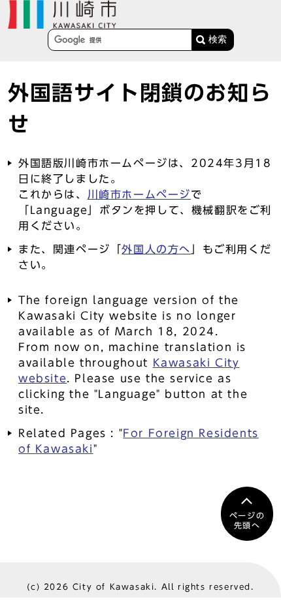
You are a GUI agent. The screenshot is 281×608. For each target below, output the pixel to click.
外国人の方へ (156, 249)
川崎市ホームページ (139, 194)
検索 (217, 39)
